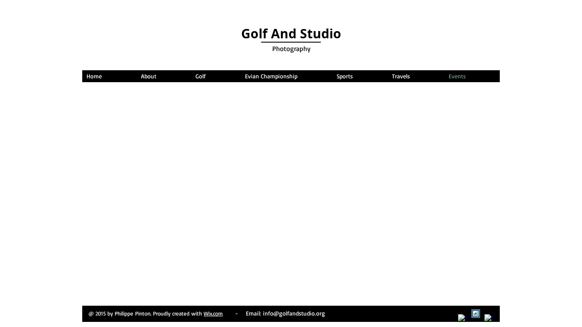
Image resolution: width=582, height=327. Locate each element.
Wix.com (213, 313)
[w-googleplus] (488, 318)
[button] (286, 76)
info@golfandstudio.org (294, 313)
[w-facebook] (462, 318)
